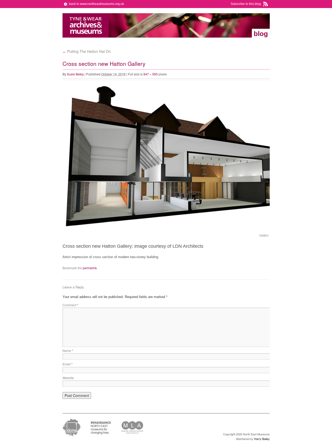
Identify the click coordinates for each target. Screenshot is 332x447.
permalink (90, 268)
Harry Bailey (262, 439)
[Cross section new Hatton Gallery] (179, 229)
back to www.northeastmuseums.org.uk (96, 4)
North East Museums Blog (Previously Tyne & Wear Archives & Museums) (86, 25)
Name (68, 350)
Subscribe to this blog (246, 4)
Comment (70, 305)
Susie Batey (75, 74)
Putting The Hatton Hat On (87, 51)
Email (68, 364)
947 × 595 (150, 74)
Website (68, 377)
